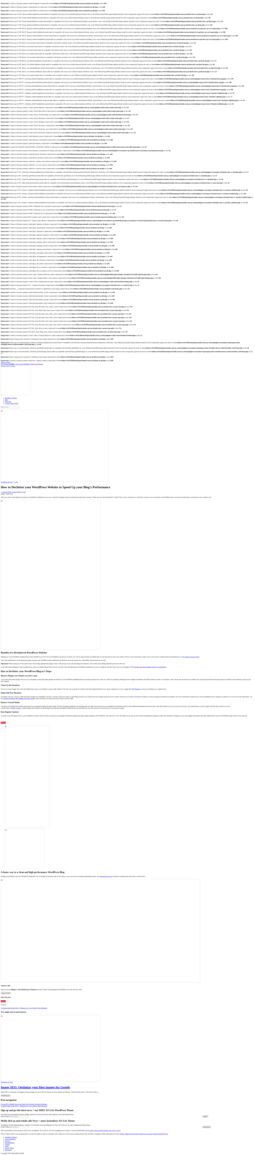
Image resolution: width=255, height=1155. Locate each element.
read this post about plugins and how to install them (150, 667)
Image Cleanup (16, 708)
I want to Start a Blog (11, 403)
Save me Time (6, 993)
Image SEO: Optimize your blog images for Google (35, 1087)
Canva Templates (10, 1139)
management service (106, 876)
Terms (7, 1146)
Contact (7, 1144)
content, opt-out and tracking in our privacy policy (104, 1130)
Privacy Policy (9, 1148)
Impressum (8, 1150)
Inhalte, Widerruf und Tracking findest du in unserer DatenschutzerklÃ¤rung (144, 1134)
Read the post (6, 1095)
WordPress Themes (11, 398)
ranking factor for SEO (192, 657)
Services (7, 1141)
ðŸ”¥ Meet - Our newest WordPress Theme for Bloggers (22, 364)
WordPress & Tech (7, 482)
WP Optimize (136, 689)
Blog (6, 400)
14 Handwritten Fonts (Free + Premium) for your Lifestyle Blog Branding (24, 1008)
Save (4, 722)
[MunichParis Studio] (16, 394)
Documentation (9, 1143)
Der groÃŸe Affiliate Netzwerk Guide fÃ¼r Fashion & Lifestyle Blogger (24, 1104)
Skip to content (5, 362)
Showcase (8, 401)
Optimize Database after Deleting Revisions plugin (19, 698)
